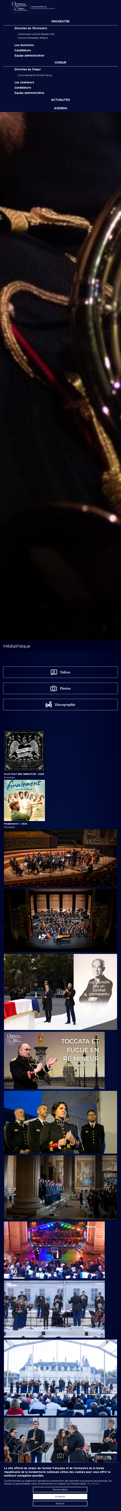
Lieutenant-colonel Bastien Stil (36, 34)
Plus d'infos (93, 1483)
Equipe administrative (29, 55)
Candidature (22, 50)
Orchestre (60, 21)
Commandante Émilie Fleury (35, 75)
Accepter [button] (60, 1496)
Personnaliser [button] (60, 1489)
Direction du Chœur (27, 69)
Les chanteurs (24, 82)
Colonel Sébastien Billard (33, 38)
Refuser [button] (60, 1503)
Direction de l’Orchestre (30, 28)
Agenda (60, 108)
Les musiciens (24, 45)
